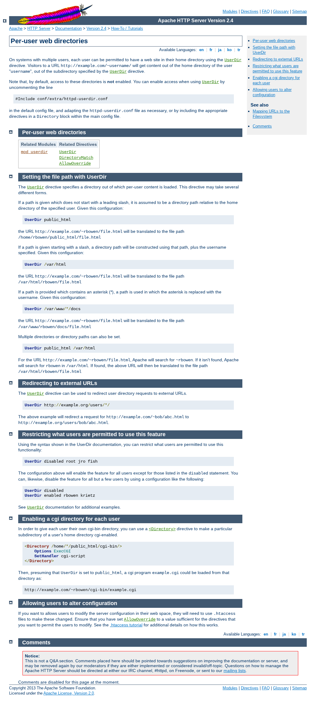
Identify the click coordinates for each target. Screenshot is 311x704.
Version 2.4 (96, 28)
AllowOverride (75, 163)
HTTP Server (38, 28)
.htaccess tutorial (126, 624)
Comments (262, 126)
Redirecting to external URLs (278, 59)
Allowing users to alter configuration (272, 92)
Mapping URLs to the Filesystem (271, 114)
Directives (249, 11)
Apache (15, 28)
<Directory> (162, 529)
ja (220, 49)
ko (229, 49)
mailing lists (235, 670)
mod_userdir (34, 151)
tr (238, 49)
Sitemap (299, 11)
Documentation (68, 28)
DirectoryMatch (76, 157)
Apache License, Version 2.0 (68, 693)
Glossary (281, 11)
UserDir (232, 60)
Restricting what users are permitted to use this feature (277, 68)
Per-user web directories (274, 40)
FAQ (266, 11)
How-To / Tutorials (127, 28)
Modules (230, 11)
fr (211, 49)
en (201, 49)
